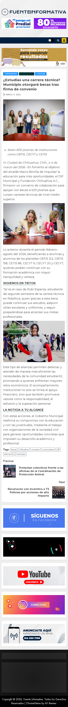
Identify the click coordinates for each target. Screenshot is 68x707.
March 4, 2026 (13, 95)
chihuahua (24, 449)
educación (9, 454)
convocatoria (48, 449)
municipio (20, 454)
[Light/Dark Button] (51, 40)
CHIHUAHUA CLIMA (34, 677)
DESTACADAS (26, 73)
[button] (58, 40)
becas (14, 449)
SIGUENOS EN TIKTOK (19, 283)
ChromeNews (33, 703)
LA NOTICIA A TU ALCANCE (23, 410)
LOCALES (40, 73)
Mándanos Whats (64, 40)
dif (58, 449)
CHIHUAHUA (10, 73)
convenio (35, 449)
